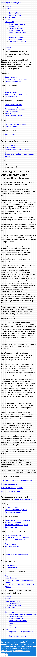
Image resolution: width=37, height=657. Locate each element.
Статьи (7, 19)
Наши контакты (11, 126)
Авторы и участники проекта (16, 124)
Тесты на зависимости (13, 116)
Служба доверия (11, 77)
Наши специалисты (12, 11)
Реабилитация (10, 113)
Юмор (11, 625)
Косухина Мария (15, 13)
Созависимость (11, 96)
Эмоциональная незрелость (12, 488)
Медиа (7, 35)
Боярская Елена (15, 15)
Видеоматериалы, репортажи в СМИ (16, 38)
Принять (4, 655)
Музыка (12, 623)
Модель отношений (12, 92)
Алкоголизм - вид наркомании (17, 107)
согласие (16, 642)
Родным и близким (16, 28)
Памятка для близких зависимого (18, 90)
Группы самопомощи (13, 81)
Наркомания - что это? (13, 105)
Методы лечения (11, 111)
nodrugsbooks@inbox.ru (25, 499)
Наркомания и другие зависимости (17, 25)
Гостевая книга (11, 137)
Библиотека (9, 22)
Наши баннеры (10, 147)
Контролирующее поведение (16, 94)
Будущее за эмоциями (9, 484)
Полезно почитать (16, 30)
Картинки (12, 627)
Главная (8, 6)
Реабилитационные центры (16, 79)
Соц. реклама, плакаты (17, 41)
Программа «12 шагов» (18, 33)
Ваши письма (10, 135)
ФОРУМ (8, 9)
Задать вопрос (10, 17)
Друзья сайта (10, 145)
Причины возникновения (15, 109)
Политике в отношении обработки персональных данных (16, 650)
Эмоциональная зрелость (11, 491)
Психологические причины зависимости (16, 480)
